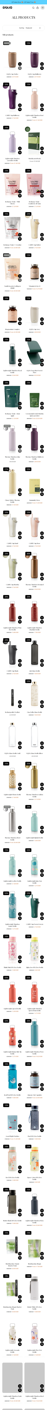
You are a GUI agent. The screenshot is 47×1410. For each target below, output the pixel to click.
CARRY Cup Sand (12, 543)
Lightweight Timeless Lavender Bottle (12, 159)
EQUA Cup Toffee (12, 74)
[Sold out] (20, 68)
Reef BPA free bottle (12, 1177)
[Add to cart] (42, 68)
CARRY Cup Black (12, 671)
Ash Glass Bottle (34, 671)
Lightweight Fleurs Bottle (12, 794)
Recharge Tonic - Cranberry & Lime (34, 203)
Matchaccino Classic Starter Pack (12, 1265)
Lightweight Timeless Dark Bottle (12, 1394)
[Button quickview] (20, 64)
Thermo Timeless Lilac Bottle (12, 458)
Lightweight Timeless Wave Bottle (34, 1053)
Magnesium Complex (12, 329)
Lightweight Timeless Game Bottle (12, 925)
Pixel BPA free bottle (34, 1136)
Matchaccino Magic (34, 1264)
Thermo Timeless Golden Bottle (34, 795)
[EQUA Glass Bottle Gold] (12, 735)
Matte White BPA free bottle (34, 1308)
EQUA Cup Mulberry (34, 74)
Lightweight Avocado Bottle (12, 1351)
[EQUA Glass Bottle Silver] (34, 735)
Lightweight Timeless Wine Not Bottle (12, 629)
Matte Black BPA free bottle (12, 1221)
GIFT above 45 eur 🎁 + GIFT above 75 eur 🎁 (24, 2)
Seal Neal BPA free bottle (12, 1095)
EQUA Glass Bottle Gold (12, 753)
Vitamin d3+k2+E (34, 286)
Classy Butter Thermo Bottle (12, 501)
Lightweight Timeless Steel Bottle (35, 1394)
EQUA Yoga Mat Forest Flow (34, 371)
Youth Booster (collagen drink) (12, 287)
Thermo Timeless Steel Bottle (12, 839)
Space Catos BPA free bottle (34, 1178)
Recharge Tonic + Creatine (12, 245)
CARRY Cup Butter (35, 245)
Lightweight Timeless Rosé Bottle (35, 116)
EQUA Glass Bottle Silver (34, 753)
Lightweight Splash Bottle (34, 838)
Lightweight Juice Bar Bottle (34, 882)
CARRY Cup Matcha (12, 585)
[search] (33, 7)
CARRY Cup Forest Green (34, 924)
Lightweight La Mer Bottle (12, 881)
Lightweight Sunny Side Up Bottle (12, 1053)
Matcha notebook (35, 158)
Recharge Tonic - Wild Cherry (12, 203)
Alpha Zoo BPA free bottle (34, 967)
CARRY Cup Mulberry (12, 115)
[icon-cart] (37, 7)
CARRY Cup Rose (34, 543)
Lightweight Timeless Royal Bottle (12, 371)
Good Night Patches (12, 1136)
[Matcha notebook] (34, 140)
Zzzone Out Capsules (34, 1095)
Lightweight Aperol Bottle (12, 1009)
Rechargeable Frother (12, 712)
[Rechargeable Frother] (12, 694)
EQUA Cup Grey (34, 329)
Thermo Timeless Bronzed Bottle (35, 585)
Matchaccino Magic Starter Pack (12, 1308)
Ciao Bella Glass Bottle (34, 712)
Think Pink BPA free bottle (12, 967)
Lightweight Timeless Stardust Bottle (34, 629)
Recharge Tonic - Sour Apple (12, 415)
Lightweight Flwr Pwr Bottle (34, 1351)
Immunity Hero (34, 500)
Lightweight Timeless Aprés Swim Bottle (34, 1009)
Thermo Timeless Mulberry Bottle (34, 458)
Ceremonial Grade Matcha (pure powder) (34, 415)
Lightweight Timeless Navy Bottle (35, 1221)
